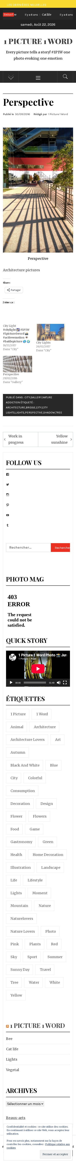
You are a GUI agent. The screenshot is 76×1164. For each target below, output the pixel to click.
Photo (50, 931)
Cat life (32, 14)
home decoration (48, 854)
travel (45, 969)
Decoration (20, 803)
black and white (25, 765)
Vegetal (12, 1070)
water (34, 982)
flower (16, 816)
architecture (15, 407)
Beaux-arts (15, 1118)
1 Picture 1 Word (38, 41)
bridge (30, 407)
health (16, 854)
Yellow (16, 995)
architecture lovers (28, 739)
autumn (18, 752)
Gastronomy (21, 842)
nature (45, 905)
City (27, 397)
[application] (38, 669)
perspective (34, 412)
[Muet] (59, 685)
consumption (23, 791)
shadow (49, 412)
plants (35, 944)
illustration (21, 867)
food (15, 829)
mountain (19, 905)
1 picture (18, 714)
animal (17, 727)
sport (32, 957)
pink (15, 944)
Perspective (11, 374)
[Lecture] (11, 685)
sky (14, 957)
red (54, 944)
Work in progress (16, 439)
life (14, 880)
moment (40, 893)
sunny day (20, 969)
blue (54, 765)
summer (55, 957)
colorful (35, 778)
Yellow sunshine (59, 439)
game (35, 829)
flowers (40, 816)
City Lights (43, 342)
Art (58, 739)
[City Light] (19, 337)
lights (19, 412)
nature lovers (23, 931)
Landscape (50, 867)
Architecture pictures (21, 270)
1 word (42, 714)
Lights (11, 1059)
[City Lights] (50, 332)
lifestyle (35, 880)
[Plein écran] (65, 685)
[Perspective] (17, 364)
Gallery (36, 397)
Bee (9, 1038)
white (54, 982)
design (47, 803)
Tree (59, 412)
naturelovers (22, 918)
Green (48, 842)
